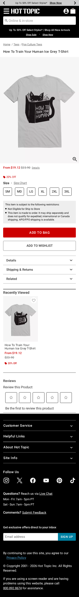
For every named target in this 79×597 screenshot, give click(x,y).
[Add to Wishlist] (34, 300)
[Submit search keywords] (6, 20)
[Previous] (4, 3)
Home (6, 44)
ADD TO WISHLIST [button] (40, 246)
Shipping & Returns (19, 270)
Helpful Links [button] (14, 436)
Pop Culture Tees (32, 44)
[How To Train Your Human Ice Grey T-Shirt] (20, 319)
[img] (6, 480)
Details (11, 260)
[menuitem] (73, 11)
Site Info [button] (10, 458)
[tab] (39, 110)
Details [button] (36, 167)
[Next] (75, 3)
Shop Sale (31, 34)
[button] (5, 11)
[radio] (7, 192)
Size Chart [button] (20, 183)
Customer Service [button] (17, 426)
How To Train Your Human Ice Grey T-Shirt (20, 346)
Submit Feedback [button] (34, 512)
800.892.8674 (12, 588)
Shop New (48, 34)
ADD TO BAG (39, 233)
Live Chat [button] (45, 494)
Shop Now (56, 2)
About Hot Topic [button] (16, 447)
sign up (67, 536)
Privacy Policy (16, 558)
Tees (16, 44)
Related (11, 279)
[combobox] (39, 20)
